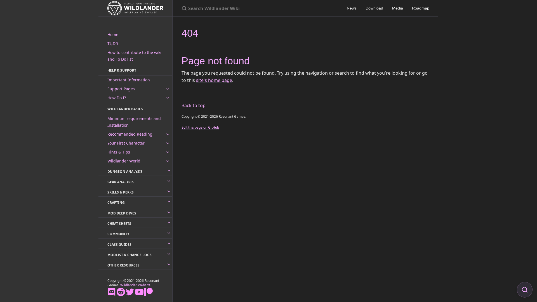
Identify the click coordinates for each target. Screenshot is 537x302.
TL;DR (112, 43)
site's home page (214, 80)
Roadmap (420, 8)
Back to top (194, 105)
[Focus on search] (525, 290)
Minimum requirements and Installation (134, 122)
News (352, 8)
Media (397, 8)
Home (112, 34)
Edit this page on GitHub (200, 127)
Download (374, 8)
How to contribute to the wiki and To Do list (134, 56)
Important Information (128, 79)
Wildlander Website (135, 285)
